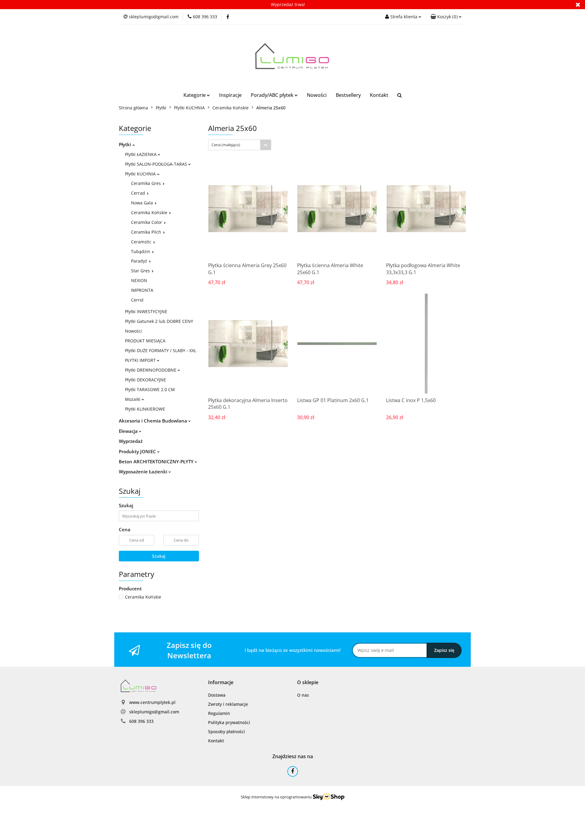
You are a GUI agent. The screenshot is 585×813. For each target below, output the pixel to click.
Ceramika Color (147, 222)
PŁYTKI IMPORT (141, 360)
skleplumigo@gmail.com (154, 712)
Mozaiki (133, 399)
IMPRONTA (142, 290)
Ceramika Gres (146, 183)
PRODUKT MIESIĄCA (145, 341)
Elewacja (129, 431)
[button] (446, 16)
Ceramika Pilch (146, 232)
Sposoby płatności (226, 731)
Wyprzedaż (131, 441)
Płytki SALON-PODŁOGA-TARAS (156, 164)
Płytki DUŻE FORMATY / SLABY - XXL (160, 350)
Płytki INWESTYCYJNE (146, 311)
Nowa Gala (142, 203)
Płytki (125, 144)
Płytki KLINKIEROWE (145, 409)
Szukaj (158, 556)
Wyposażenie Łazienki (143, 471)
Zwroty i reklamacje (228, 704)
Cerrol (137, 300)
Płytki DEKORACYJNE (145, 380)
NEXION (139, 280)
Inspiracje (230, 95)
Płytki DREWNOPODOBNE (151, 370)
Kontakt (379, 95)
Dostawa (216, 695)
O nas (303, 695)
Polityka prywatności (229, 722)
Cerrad (138, 193)
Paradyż (139, 261)
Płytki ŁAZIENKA (141, 154)
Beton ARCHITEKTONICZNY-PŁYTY (157, 461)
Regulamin (219, 713)
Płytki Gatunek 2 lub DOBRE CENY (159, 321)
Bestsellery (348, 95)
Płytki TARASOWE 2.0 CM (150, 389)
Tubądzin (141, 251)
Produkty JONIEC (138, 451)
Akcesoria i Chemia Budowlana (153, 421)
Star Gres (141, 271)
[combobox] (239, 145)
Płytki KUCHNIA (141, 174)
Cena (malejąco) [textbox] (225, 144)
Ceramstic (142, 242)
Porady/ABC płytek (273, 95)
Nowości (317, 95)
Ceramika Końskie (149, 212)
